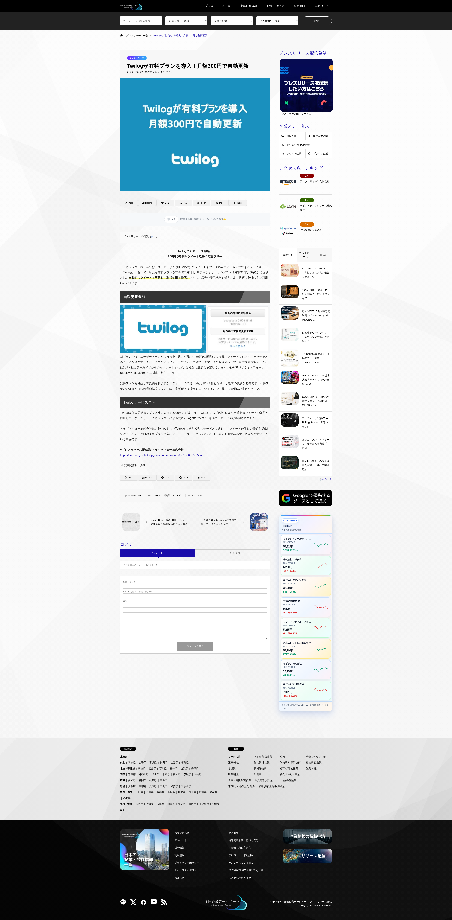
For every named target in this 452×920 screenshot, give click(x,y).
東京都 (132, 774)
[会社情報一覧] (144, 849)
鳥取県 (181, 792)
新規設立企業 (320, 136)
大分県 (181, 804)
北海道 (123, 756)
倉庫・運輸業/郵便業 (239, 780)
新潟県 (141, 768)
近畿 (122, 786)
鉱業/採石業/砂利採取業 (272, 786)
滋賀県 (174, 786)
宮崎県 (192, 804)
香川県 (192, 792)
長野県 (194, 768)
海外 (122, 810)
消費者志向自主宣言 (240, 847)
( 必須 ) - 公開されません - (138, 592)
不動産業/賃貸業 (263, 756)
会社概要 (234, 832)
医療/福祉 (233, 762)
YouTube (155, 903)
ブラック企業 (320, 153)
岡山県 (160, 792)
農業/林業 (233, 774)
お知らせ (179, 877)
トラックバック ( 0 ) (233, 553)
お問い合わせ (275, 5)
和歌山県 (186, 786)
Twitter (134, 903)
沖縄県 (216, 804)
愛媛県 (213, 792)
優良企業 (291, 136)
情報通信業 (260, 768)
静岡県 (142, 780)
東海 (122, 780)
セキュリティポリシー (186, 870)
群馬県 (198, 774)
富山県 (152, 768)
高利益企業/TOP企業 (298, 144)
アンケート (180, 840)
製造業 (257, 774)
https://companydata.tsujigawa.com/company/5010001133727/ (161, 455)
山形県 (174, 762)
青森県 (132, 762)
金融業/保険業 (288, 780)
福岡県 (139, 804)
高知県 (127, 798)
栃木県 (176, 774)
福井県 (173, 768)
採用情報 (179, 847)
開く (153, 236)
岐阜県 (153, 780)
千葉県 (166, 774)
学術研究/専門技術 (290, 762)
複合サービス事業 (290, 774)
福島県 (185, 762)
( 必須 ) (129, 582)
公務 (282, 756)
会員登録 (299, 5)
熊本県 (171, 804)
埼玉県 (155, 774)
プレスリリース (136, 58)
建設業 (232, 768)
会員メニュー (323, 5)
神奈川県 (144, 774)
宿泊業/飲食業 (314, 762)
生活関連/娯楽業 (264, 780)
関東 (122, 774)
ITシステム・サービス (152, 495)
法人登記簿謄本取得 (240, 877)
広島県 (150, 792)
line (124, 903)
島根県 (171, 792)
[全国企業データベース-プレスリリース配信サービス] (131, 6)
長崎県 (160, 804)
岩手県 (142, 762)
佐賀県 (150, 804)
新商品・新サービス (173, 495)
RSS (165, 903)
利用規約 (179, 855)
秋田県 (163, 762)
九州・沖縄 (126, 804)
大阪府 (132, 786)
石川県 (163, 768)
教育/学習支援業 (289, 768)
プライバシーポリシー (186, 862)
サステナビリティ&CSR (242, 862)
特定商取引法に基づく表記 (243, 840)
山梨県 (184, 768)
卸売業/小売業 (262, 762)
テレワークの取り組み (241, 855)
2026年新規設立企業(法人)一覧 (246, 870)
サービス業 (234, 756)
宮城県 (153, 762)
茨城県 (187, 774)
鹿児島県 (204, 804)
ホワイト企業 (294, 153)
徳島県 (203, 792)
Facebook (145, 903)
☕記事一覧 (325, 479)
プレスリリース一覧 (217, 5)
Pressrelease (134, 495)
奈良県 (163, 786)
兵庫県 (153, 786)
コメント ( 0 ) (157, 553)
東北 (122, 762)
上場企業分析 (248, 5)
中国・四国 (126, 792)
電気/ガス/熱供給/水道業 (241, 786)
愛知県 (132, 780)
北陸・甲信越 (127, 768)
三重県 (163, 780)
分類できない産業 (316, 756)
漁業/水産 (311, 768)
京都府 (142, 786)
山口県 (139, 792)
